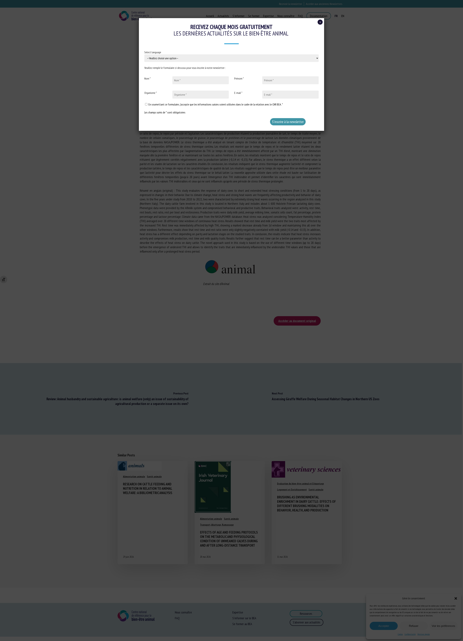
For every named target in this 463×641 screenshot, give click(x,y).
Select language (152, 52)
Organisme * (150, 93)
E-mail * (238, 93)
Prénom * (239, 78)
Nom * (147, 78)
